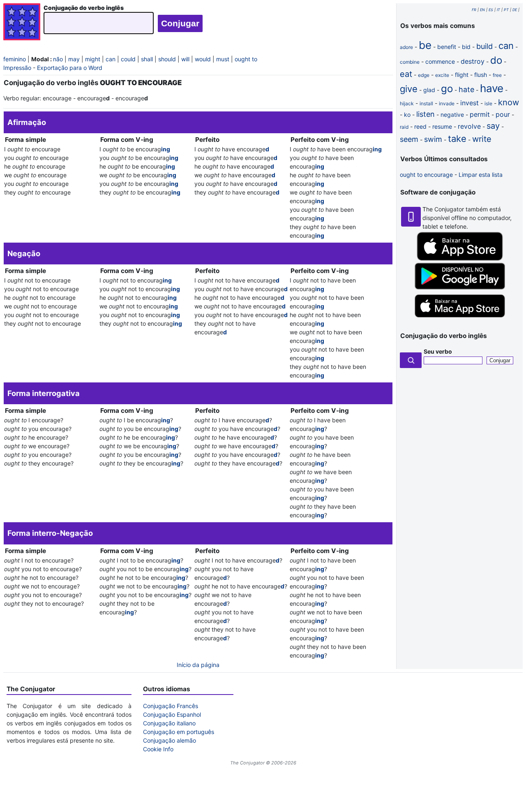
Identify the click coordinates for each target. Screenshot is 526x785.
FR (474, 9)
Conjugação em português (178, 731)
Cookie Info (158, 749)
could (128, 59)
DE (514, 9)
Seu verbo (438, 351)
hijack (407, 103)
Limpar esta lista (481, 174)
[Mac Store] (460, 318)
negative (452, 114)
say (493, 126)
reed (420, 126)
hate (466, 89)
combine (410, 62)
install (426, 103)
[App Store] (460, 258)
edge (423, 75)
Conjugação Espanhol (172, 714)
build (484, 46)
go (447, 89)
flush (480, 74)
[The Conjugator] (21, 22)
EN (482, 9)
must (222, 59)
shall (147, 59)
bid (466, 46)
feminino (14, 59)
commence (440, 61)
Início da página (198, 664)
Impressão (17, 67)
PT (506, 9)
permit (480, 114)
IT (498, 9)
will (185, 59)
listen (425, 114)
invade (446, 103)
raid (404, 127)
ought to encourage (426, 174)
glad (429, 89)
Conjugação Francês (170, 705)
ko (407, 114)
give (409, 88)
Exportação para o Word (69, 67)
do (496, 60)
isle (488, 103)
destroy (472, 61)
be (425, 45)
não (58, 59)
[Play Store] (460, 287)
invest (469, 103)
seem (409, 139)
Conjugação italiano (169, 723)
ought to (246, 59)
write (481, 139)
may (74, 59)
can (110, 59)
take (457, 138)
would (203, 59)
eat (406, 74)
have (491, 88)
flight (461, 74)
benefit (446, 46)
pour (503, 114)
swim (433, 139)
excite (442, 75)
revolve (469, 126)
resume (442, 126)
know (508, 102)
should (167, 59)
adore (406, 47)
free (497, 75)
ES (491, 9)
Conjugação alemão (169, 740)
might (92, 59)
